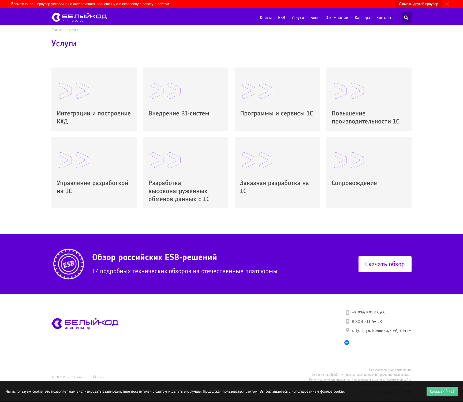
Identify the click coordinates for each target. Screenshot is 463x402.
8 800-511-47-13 (367, 321)
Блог (315, 17)
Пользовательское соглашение (390, 370)
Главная (56, 30)
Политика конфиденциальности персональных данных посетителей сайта (360, 379)
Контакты (385, 17)
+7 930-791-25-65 (368, 312)
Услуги (298, 17)
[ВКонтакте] (346, 342)
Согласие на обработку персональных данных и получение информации (362, 375)
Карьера (362, 17)
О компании (337, 17)
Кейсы (266, 17)
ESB (281, 17)
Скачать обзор (385, 264)
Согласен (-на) (442, 391)
